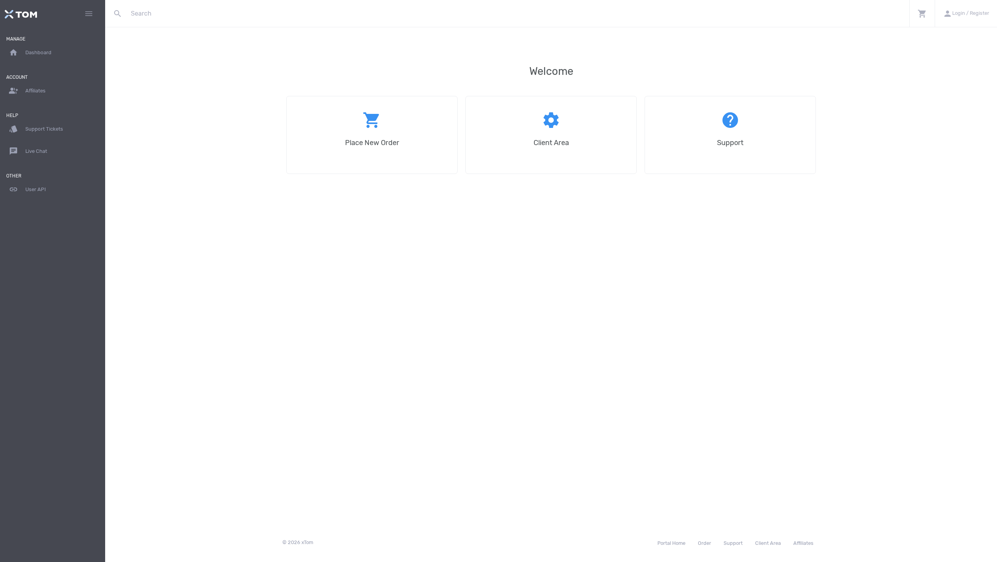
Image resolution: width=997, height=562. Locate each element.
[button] (922, 13)
